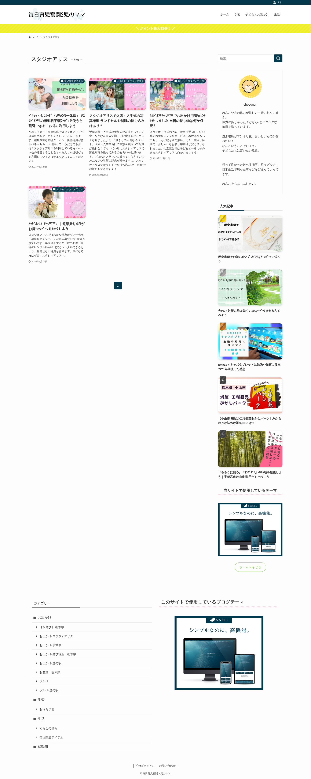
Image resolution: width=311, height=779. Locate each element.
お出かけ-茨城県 (50, 645)
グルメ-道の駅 (49, 690)
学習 (41, 699)
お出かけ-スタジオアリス (56, 636)
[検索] (279, 2)
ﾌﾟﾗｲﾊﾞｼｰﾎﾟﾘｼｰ (145, 765)
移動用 (43, 747)
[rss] (274, 2)
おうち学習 (47, 709)
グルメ (44, 681)
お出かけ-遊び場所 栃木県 (58, 654)
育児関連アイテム (51, 737)
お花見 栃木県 (50, 672)
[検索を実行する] (278, 58)
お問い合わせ (167, 765)
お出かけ (44, 617)
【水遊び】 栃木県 (52, 627)
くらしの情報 (48, 728)
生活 (41, 718)
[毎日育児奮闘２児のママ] (57, 14)
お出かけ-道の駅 (50, 663)
